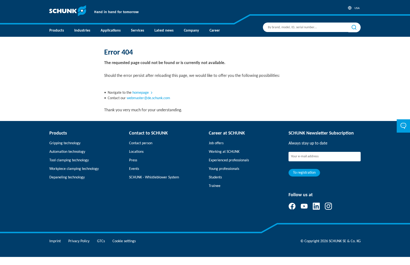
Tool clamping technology (69, 160)
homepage (140, 93)
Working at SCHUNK (224, 152)
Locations (136, 152)
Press (133, 160)
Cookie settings (124, 241)
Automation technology (67, 152)
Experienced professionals (229, 160)
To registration (304, 173)
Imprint (55, 241)
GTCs (101, 241)
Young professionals (224, 169)
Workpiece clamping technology (74, 169)
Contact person (140, 143)
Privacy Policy (78, 241)
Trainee (214, 186)
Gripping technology (64, 143)
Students (215, 177)
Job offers (216, 143)
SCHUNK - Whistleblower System (154, 177)
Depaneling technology (67, 177)
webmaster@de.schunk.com (148, 98)
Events (134, 169)
